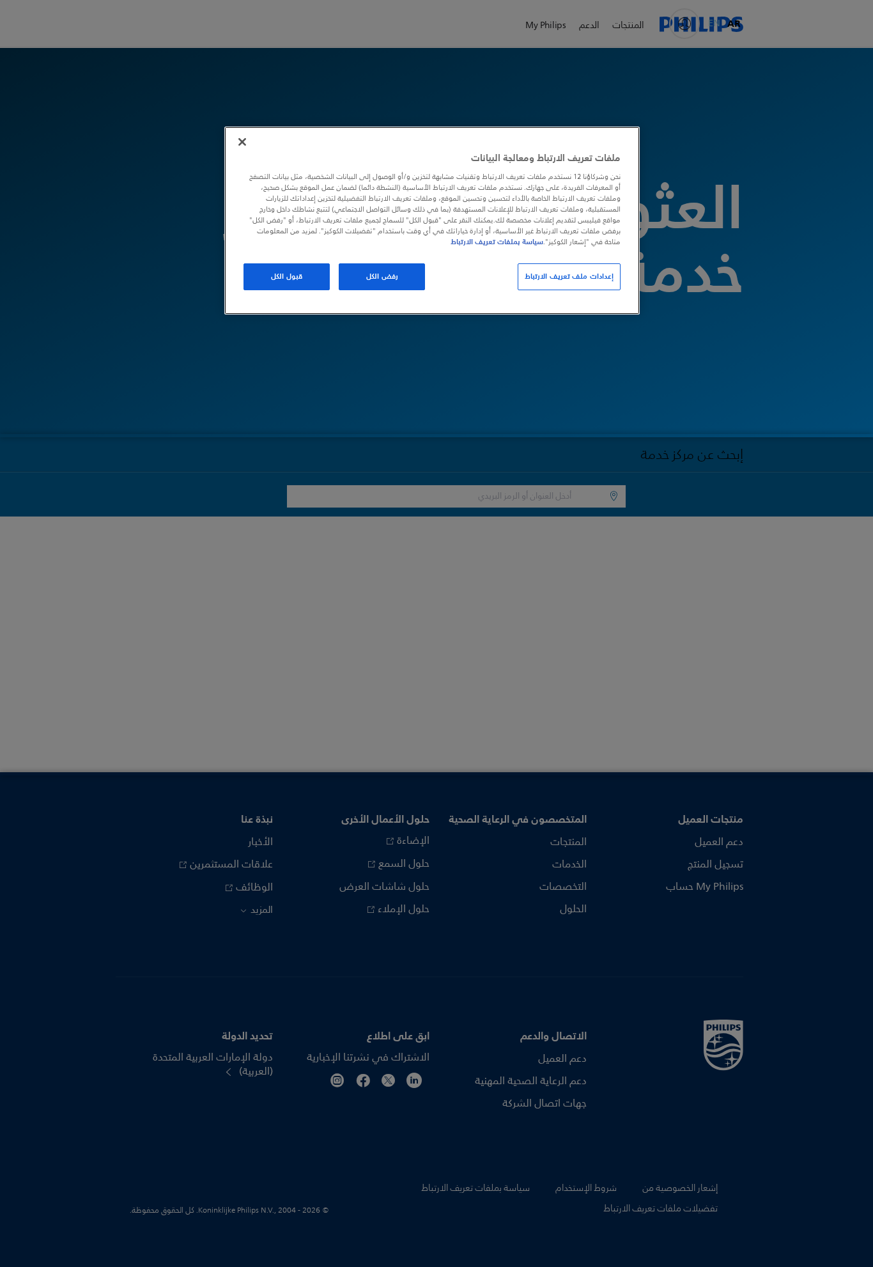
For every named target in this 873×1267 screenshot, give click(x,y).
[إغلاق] (242, 142)
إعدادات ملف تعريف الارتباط (569, 276)
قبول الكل (286, 276)
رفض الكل (382, 276)
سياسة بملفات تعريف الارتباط (497, 241)
